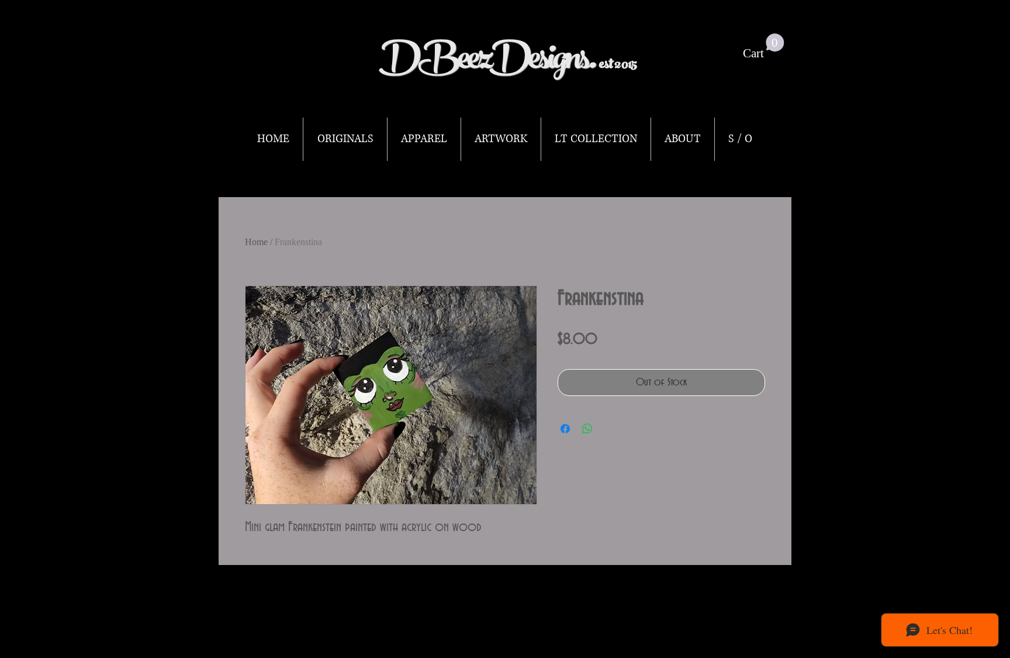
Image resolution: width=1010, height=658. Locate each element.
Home (256, 242)
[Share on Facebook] (565, 429)
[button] (763, 46)
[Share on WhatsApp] (587, 429)
